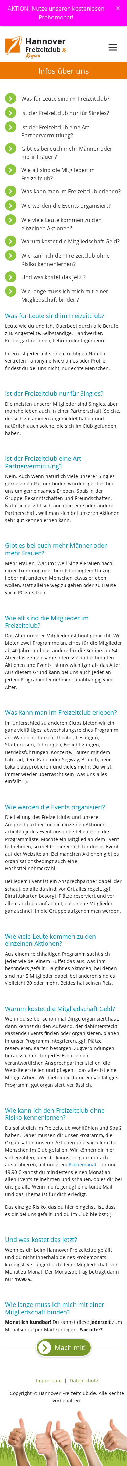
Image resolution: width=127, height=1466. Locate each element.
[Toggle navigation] (113, 47)
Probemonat (83, 1164)
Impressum (49, 1380)
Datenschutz (84, 1380)
